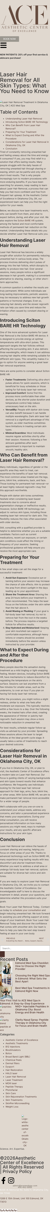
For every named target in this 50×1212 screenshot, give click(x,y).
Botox (9, 1053)
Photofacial (12, 1090)
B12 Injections (13, 1046)
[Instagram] (11, 1180)
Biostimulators (13, 1050)
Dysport (10, 1066)
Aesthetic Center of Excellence (22, 1040)
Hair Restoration (14, 1070)
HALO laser (11, 1073)
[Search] (2, 954)
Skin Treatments (14, 1100)
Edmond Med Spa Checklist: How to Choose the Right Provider (32, 966)
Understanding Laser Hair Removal (24, 118)
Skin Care (11, 1093)
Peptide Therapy (14, 1086)
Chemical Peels (14, 1060)
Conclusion (11, 148)
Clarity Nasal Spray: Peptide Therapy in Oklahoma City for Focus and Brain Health (31, 1022)
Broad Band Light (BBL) (18, 1056)
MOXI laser (11, 1083)
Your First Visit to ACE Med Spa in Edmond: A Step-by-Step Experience (22, 1002)
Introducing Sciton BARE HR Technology (27, 122)
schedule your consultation (26, 910)
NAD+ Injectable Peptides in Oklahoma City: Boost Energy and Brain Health (32, 1009)
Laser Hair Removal (16, 1076)
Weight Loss (12, 1106)
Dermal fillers (12, 1063)
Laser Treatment (14, 1080)
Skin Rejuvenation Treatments (21, 1096)
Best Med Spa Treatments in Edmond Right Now (32, 989)
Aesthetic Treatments (17, 1043)
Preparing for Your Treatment (21, 132)
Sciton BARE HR (26, 220)
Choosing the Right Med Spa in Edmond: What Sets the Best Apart (32, 978)
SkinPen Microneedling (17, 1103)
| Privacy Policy (16, 1171)
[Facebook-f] (3, 1180)
